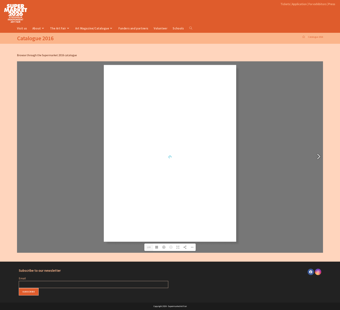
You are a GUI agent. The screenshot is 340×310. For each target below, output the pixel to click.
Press (331, 4)
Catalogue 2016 (315, 36)
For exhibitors (317, 4)
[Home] (303, 36)
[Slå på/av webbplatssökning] (193, 28)
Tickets (285, 4)
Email (22, 278)
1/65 (149, 247)
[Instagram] (318, 272)
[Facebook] (311, 272)
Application (299, 4)
